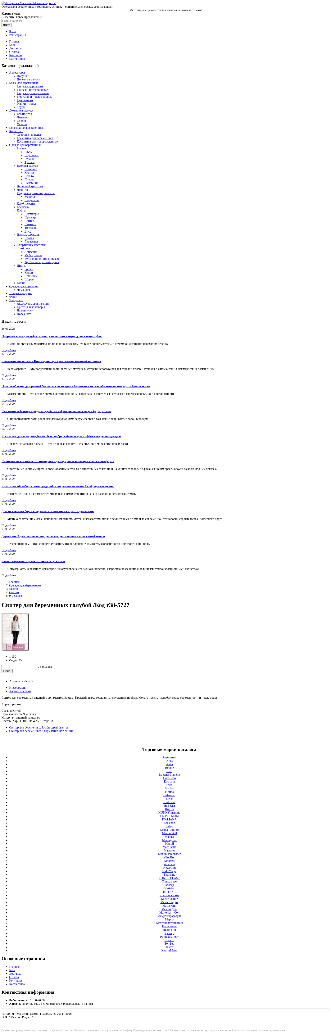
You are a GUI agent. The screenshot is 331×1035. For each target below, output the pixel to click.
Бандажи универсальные (33, 93)
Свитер (29, 220)
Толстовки (31, 227)
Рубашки (30, 158)
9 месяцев (15, 595)
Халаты (22, 124)
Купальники (25, 100)
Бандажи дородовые (30, 86)
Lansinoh (169, 822)
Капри (29, 272)
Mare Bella (169, 847)
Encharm (169, 781)
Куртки (29, 172)
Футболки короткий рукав (42, 262)
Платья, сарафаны (28, 234)
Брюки (29, 269)
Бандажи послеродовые (32, 89)
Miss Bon (169, 857)
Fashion (169, 788)
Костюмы (23, 207)
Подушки (23, 76)
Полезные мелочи (28, 79)
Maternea (169, 850)
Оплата (14, 51)
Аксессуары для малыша (33, 303)
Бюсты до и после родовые (34, 96)
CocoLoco (169, 778)
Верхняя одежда (27, 165)
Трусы (21, 107)
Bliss (169, 771)
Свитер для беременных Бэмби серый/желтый (39, 727)
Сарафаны (31, 241)
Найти (6, 24)
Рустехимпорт (169, 936)
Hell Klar (169, 805)
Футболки (23, 248)
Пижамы (22, 117)
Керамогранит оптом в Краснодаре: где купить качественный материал (51, 361)
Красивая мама (169, 895)
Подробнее (9, 350)
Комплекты (24, 114)
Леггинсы (31, 276)
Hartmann (169, 802)
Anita (169, 764)
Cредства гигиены (29, 134)
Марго (169, 919)
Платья (29, 238)
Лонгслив (31, 251)
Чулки (13, 296)
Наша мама (169, 926)
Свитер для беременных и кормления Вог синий (41, 731)
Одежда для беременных (25, 145)
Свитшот (30, 224)
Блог (12, 45)
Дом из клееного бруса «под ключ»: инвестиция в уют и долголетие (48, 511)
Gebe (169, 798)
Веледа (169, 885)
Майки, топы (33, 255)
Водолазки (32, 155)
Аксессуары (17, 72)
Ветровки (31, 169)
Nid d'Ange (169, 871)
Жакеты (30, 196)
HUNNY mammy (169, 812)
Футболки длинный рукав (42, 258)
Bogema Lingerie (169, 774)
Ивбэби (169, 888)
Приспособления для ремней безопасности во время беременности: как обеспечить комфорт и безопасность (76, 386)
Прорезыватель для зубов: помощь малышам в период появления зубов (52, 336)
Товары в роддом (20, 293)
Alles (169, 760)
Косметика (16, 131)
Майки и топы (26, 103)
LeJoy (169, 826)
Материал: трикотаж (169, 922)
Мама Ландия (169, 902)
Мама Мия (169, 905)
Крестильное (169, 898)
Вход (12, 31)
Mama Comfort (169, 829)
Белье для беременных (24, 82)
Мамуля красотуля (169, 916)
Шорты (29, 279)
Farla (169, 785)
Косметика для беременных (35, 138)
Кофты (21, 210)
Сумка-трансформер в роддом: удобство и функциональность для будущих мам (56, 411)
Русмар (169, 933)
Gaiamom (169, 795)
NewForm (169, 867)
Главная (14, 41)
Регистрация (17, 35)
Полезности (24, 313)
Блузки (21, 148)
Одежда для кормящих (24, 286)
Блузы (29, 151)
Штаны (21, 265)
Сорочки (22, 120)
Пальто (29, 176)
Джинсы (22, 189)
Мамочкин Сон (169, 912)
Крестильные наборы (31, 307)
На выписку (25, 310)
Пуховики (31, 182)
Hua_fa (169, 809)
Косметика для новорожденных (37, 141)
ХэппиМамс (169, 950)
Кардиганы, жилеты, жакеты (36, 193)
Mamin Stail (169, 833)
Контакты (15, 55)
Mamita (169, 836)
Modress (169, 860)
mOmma (169, 864)
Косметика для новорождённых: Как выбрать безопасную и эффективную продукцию (61, 436)
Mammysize (169, 840)
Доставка (15, 48)
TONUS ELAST (169, 878)
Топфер (169, 943)
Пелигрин (169, 929)
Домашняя (23, 289)
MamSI (169, 843)
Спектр (169, 940)
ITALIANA (169, 819)
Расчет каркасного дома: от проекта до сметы (33, 561)
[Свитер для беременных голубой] (15, 650)
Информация (17, 687)
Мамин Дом (169, 909)
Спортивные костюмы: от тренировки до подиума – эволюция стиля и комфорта (58, 461)
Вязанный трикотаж (30, 186)
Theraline (169, 874)
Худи (28, 231)
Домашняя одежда (21, 110)
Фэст (169, 947)
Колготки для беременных (26, 127)
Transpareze (169, 881)
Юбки (21, 282)
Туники (29, 162)
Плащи (29, 179)
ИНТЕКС (169, 891)
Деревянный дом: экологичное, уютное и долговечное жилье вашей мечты (53, 536)
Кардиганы (32, 200)
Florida (169, 791)
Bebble (169, 767)
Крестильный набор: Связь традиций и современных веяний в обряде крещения (58, 486)
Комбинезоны (26, 203)
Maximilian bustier (169, 854)
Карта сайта (17, 58)
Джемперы (32, 214)
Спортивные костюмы (31, 245)
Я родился (16, 300)
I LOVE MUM (169, 816)
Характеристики (20, 691)
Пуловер (30, 217)
